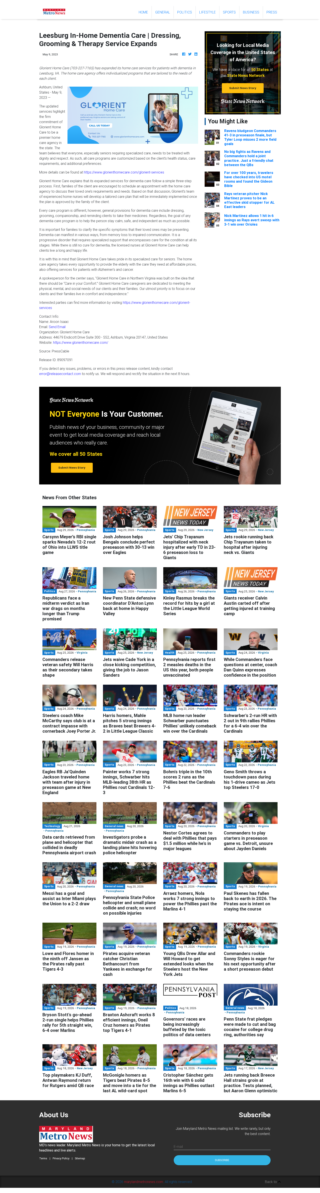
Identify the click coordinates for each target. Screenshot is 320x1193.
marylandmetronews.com (143, 1182)
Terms (43, 1158)
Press (271, 12)
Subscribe (222, 1160)
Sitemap (80, 1158)
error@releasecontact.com (60, 374)
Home (145, 12)
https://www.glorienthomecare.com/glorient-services (124, 172)
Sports (229, 12)
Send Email (57, 327)
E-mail (178, 1146)
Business (251, 12)
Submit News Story (242, 88)
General (162, 12)
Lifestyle (207, 12)
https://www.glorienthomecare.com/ (80, 342)
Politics (184, 12)
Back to (271, 1182)
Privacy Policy (61, 1158)
